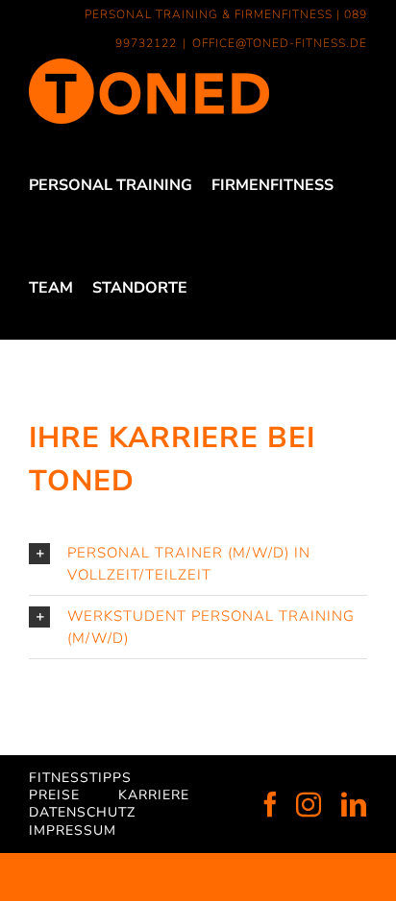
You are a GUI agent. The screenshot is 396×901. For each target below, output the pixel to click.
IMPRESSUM (72, 830)
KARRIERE (153, 795)
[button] (198, 564)
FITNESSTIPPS (80, 778)
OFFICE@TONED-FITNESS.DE (279, 43)
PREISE (54, 795)
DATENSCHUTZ (82, 812)
